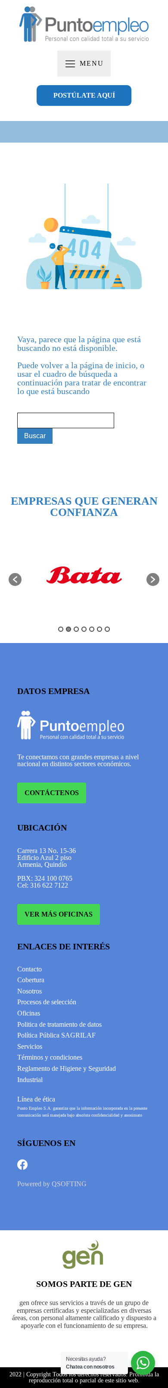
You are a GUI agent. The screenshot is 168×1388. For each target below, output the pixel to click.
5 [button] (91, 629)
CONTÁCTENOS (52, 792)
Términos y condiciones (49, 1057)
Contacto (29, 969)
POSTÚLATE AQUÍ (84, 95)
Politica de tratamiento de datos (59, 1024)
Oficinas (28, 1013)
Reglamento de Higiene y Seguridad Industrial (66, 1074)
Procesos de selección (46, 1002)
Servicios (29, 1046)
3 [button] (76, 629)
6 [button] (99, 629)
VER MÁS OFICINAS (59, 914)
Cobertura (30, 980)
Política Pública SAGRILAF (56, 1035)
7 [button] (107, 629)
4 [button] (84, 629)
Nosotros (29, 991)
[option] (84, 575)
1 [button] (60, 629)
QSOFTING (69, 1183)
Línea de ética (36, 1099)
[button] (15, 579)
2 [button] (68, 629)
